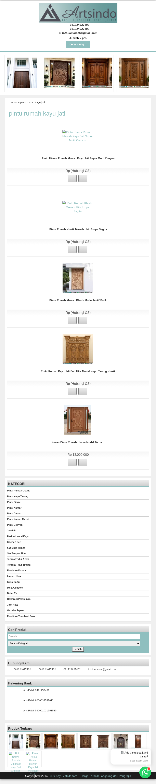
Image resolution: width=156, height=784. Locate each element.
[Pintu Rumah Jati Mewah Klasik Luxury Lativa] (86, 741)
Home (13, 102)
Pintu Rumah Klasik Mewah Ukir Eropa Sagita (78, 229)
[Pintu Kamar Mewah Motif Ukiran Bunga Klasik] (138, 741)
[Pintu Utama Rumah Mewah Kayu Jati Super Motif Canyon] (77, 136)
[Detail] (82, 178)
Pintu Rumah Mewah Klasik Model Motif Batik (78, 300)
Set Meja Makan (16, 547)
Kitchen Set (14, 542)
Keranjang (77, 44)
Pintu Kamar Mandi (18, 519)
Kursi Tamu (13, 582)
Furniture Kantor (16, 570)
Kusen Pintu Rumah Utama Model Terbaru (78, 442)
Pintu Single (14, 502)
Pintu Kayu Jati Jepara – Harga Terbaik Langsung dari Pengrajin (90, 776)
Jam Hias (12, 604)
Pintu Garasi (14, 513)
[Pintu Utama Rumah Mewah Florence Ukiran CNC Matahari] (59, 72)
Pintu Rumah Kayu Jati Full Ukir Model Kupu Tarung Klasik (78, 371)
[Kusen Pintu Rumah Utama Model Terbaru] (77, 419)
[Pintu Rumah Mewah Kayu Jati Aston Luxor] (97, 72)
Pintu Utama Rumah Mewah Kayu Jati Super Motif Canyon (78, 158)
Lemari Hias (14, 576)
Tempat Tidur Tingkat (19, 564)
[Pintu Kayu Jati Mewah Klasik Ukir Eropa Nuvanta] (103, 741)
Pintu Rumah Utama (18, 490)
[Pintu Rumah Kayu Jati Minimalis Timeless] (22, 72)
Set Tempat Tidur (17, 553)
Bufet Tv (12, 593)
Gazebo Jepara (16, 610)
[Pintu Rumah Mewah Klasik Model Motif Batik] (78, 278)
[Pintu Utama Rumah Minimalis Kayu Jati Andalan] (16, 762)
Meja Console (15, 587)
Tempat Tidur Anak (18, 559)
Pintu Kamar (14, 507)
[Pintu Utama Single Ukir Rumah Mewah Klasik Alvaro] (134, 72)
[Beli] (72, 178)
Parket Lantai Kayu (18, 536)
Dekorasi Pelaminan (18, 599)
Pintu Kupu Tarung (17, 496)
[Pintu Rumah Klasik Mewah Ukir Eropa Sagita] (77, 207)
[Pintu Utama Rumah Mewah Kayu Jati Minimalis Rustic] (33, 764)
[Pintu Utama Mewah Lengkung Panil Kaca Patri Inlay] (121, 741)
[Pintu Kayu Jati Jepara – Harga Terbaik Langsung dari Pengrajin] (78, 12)
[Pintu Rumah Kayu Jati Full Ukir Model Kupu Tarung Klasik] (78, 349)
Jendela (11, 530)
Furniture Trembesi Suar (21, 616)
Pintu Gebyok (15, 524)
